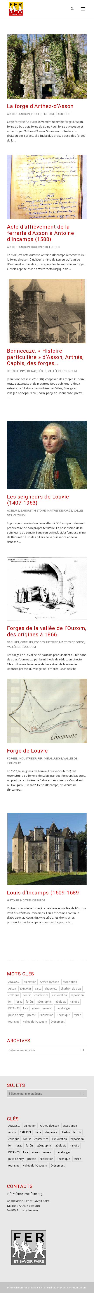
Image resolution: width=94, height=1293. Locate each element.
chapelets (51, 988)
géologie (60, 1001)
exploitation (59, 995)
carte (38, 988)
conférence (41, 995)
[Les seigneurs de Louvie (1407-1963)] (47, 455)
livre (25, 1008)
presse (31, 1015)
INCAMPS (13, 1008)
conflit (27, 995)
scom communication (73, 1287)
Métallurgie (53, 758)
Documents (39, 247)
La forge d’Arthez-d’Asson (40, 106)
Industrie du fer (31, 758)
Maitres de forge (59, 510)
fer (10, 1001)
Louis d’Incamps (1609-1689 (43, 893)
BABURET (25, 988)
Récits (42, 371)
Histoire (49, 114)
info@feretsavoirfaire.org (24, 1194)
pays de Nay (16, 1015)
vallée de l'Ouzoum (35, 1022)
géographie (44, 1001)
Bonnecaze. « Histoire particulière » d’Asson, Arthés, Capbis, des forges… (45, 357)
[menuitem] (71, 8)
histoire (74, 1001)
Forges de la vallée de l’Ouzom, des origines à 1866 (46, 631)
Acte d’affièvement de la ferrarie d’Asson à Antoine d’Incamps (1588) (40, 233)
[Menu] (83, 8)
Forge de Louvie (27, 751)
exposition (77, 995)
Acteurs (13, 510)
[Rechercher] (71, 8)
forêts (29, 1001)
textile (77, 1015)
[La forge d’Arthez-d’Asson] (47, 66)
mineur (47, 1008)
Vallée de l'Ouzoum (62, 371)
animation (30, 982)
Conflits (26, 642)
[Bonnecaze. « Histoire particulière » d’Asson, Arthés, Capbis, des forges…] (47, 311)
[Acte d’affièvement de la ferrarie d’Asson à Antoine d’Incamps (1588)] (47, 187)
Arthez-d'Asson (49, 982)
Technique (63, 1015)
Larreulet (63, 114)
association (70, 982)
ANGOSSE (14, 982)
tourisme (13, 1022)
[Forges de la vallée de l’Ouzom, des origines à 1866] (47, 588)
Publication (46, 1015)
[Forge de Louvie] (47, 711)
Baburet (27, 510)
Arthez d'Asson (18, 114)
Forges (36, 114)
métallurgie (63, 1008)
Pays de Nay (28, 371)
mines (36, 1008)
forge (19, 1001)
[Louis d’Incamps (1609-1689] (47, 849)
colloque (13, 995)
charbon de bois (71, 988)
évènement (57, 1022)
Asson (12, 988)
